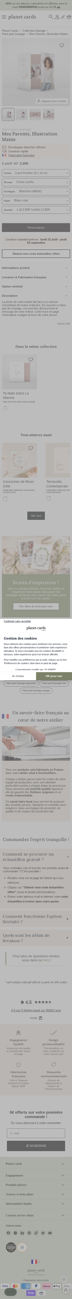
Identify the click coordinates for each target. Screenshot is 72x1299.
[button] (10, 1292)
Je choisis (18, 676)
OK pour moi (54, 676)
